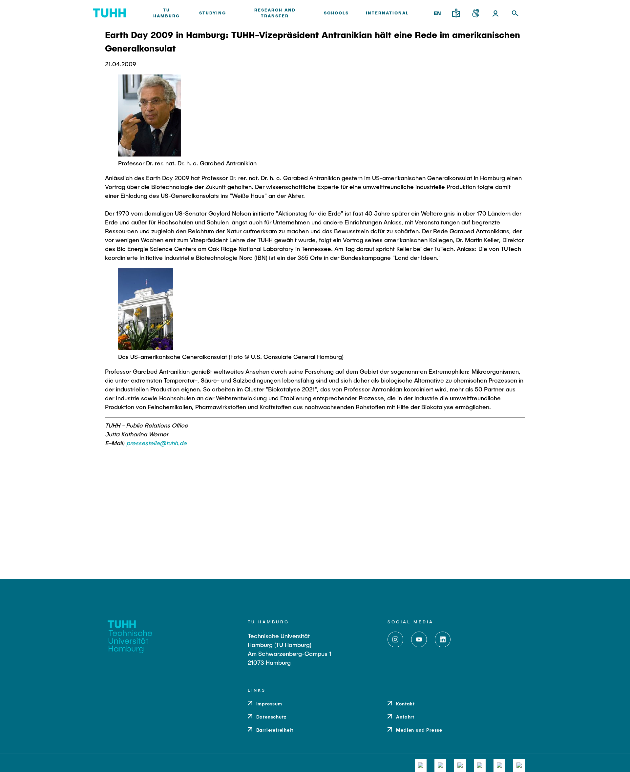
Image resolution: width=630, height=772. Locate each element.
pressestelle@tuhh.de (156, 443)
